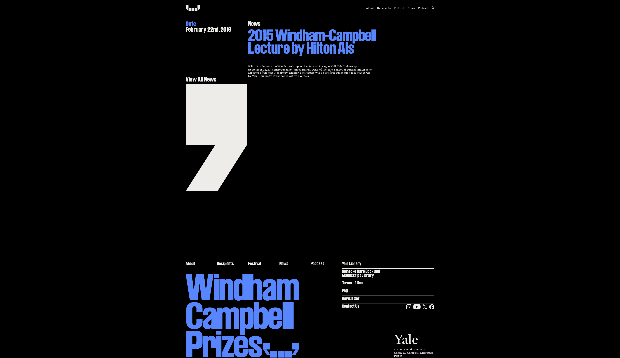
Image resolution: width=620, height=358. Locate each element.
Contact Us (351, 306)
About (370, 8)
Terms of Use (352, 282)
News (411, 8)
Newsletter (351, 298)
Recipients (384, 8)
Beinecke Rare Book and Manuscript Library (361, 273)
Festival (399, 8)
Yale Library (352, 263)
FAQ (345, 290)
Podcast (423, 8)
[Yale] (406, 339)
